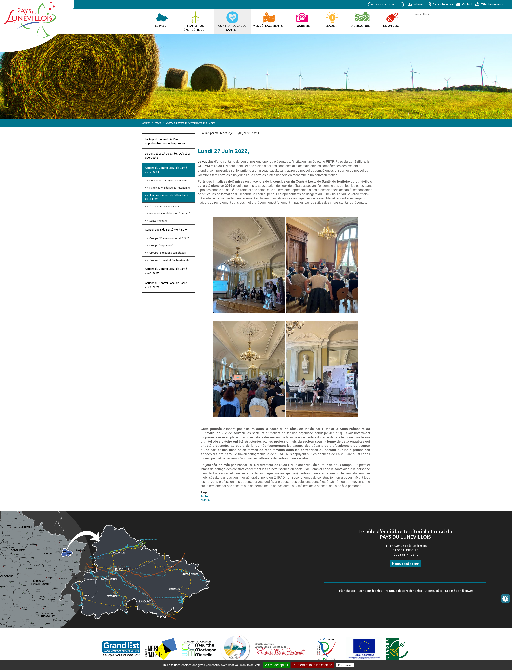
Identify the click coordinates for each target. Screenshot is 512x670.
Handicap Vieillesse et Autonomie (169, 187)
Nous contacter (405, 564)
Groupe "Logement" (161, 245)
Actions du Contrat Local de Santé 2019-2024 (166, 169)
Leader (331, 25)
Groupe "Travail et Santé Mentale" (169, 260)
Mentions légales (370, 590)
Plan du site (347, 590)
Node (158, 122)
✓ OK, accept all (276, 665)
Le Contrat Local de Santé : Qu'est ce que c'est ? (168, 155)
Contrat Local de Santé (232, 27)
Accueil (146, 122)
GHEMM (206, 500)
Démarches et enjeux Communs (168, 180)
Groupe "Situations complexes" (168, 252)
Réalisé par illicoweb (459, 590)
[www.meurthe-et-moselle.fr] (161, 648)
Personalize (345, 665)
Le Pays (161, 25)
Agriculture (361, 25)
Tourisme (302, 25)
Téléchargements (491, 4)
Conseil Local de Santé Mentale (165, 229)
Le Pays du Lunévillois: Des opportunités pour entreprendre (165, 141)
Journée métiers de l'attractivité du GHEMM (166, 196)
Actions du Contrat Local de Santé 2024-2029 (166, 270)
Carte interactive (442, 4)
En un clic (391, 25)
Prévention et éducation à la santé (169, 213)
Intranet (418, 4)
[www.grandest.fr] (121, 648)
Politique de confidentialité (404, 590)
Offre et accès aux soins (164, 206)
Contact (467, 4)
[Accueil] (37, 26)
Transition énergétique (194, 27)
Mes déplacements (268, 25)
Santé (204, 496)
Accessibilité (433, 590)
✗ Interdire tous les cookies (312, 665)
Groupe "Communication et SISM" (169, 238)
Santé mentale (158, 220)
